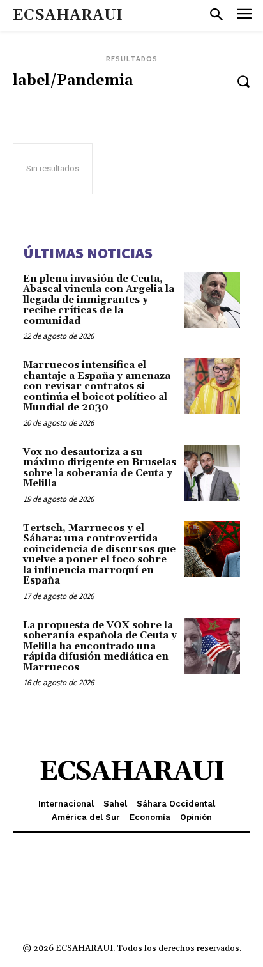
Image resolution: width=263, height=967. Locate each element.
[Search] (243, 80)
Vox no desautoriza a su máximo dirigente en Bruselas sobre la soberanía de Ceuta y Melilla (99, 468)
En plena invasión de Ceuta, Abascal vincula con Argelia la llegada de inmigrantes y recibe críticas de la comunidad (98, 300)
